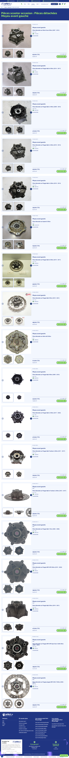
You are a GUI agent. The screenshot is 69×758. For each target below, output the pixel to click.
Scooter (3, 723)
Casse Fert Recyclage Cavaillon (41, 730)
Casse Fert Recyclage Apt (40, 733)
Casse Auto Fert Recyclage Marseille (42, 722)
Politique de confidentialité (10, 756)
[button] (7, 53)
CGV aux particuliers (19, 756)
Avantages (54, 4)
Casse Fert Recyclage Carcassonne (41, 724)
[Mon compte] (60, 4)
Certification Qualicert (23, 732)
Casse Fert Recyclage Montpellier (41, 726)
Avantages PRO (22, 725)
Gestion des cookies (60, 756)
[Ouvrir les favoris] (62, 4)
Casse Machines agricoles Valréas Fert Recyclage (59, 726)
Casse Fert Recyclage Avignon (40, 728)
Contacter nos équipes (23, 728)
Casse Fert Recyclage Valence (40, 732)
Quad (3, 725)
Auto (3, 720)
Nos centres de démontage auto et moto (26, 730)
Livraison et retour (22, 726)
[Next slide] (31, 36)
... (3, 7)
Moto (3, 722)
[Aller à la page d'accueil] (6, 4)
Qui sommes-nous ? (45, 4)
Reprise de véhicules (44, 756)
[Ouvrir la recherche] (21, 4)
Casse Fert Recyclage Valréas (40, 737)
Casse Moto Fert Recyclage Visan (58, 723)
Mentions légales (36, 756)
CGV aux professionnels (28, 756)
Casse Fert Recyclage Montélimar (41, 735)
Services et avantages (23, 723)
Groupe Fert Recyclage (52, 756)
